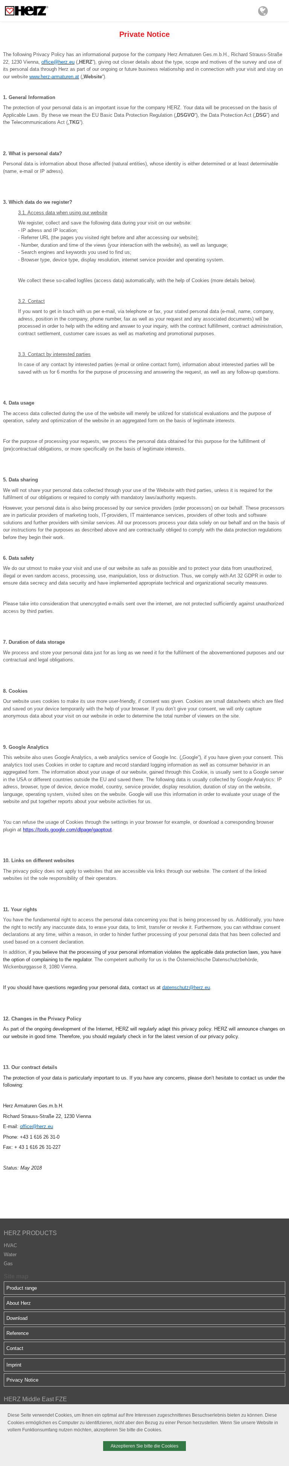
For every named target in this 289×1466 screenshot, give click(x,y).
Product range (21, 1288)
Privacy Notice (22, 1380)
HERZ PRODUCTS (30, 1233)
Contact (14, 1348)
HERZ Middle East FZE (35, 1399)
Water (10, 1254)
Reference (17, 1333)
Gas (8, 1263)
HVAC (10, 1245)
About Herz (18, 1303)
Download (16, 1318)
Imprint (13, 1365)
